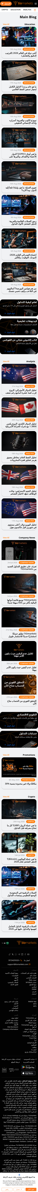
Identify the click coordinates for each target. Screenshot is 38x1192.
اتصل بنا (33, 1050)
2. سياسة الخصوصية (30, 1059)
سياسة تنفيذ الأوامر (12, 1020)
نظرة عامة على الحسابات (28, 973)
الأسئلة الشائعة (31, 1043)
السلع (16, 978)
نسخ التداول (32, 985)
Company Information (10, 1029)
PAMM (34, 989)
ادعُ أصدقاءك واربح (30, 1052)
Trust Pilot (32, 1038)
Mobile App (32, 1001)
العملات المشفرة (13, 982)
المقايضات (15, 1008)
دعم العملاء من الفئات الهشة (29, 1033)
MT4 (34, 1004)
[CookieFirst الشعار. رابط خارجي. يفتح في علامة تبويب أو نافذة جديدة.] (19, 1175)
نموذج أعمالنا (32, 1023)
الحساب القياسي (31, 978)
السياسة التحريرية (28, 1062)
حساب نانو (33, 975)
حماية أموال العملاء (30, 1029)
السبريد (16, 1006)
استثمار (34, 994)
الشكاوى (33, 1045)
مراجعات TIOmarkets (29, 1036)
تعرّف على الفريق (30, 1020)
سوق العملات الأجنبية (11, 973)
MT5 (34, 1006)
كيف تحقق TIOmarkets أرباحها (28, 1026)
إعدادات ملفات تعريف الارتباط (11, 1059)
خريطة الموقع (15, 1062)
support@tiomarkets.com (18, 964)
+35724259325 (14, 960)
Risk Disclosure (12, 1027)
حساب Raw (32, 980)
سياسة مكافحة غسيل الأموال (11, 1024)
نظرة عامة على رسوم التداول (11, 1002)
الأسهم (16, 980)
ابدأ (35, 1040)
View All (6, 24)
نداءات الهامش (13, 1010)
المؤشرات (15, 975)
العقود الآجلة (14, 985)
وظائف (34, 1047)
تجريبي (34, 991)
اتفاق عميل (14, 1018)
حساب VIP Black (31, 982)
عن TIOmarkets (31, 1018)
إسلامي (34, 987)
